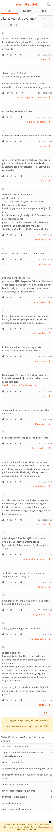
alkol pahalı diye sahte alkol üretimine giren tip (25, 768)
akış (9, 10)
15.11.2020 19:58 (45, 54)
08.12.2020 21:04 (45, 700)
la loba (42, 704)
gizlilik (49, 827)
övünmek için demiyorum (15, 796)
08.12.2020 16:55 (45, 520)
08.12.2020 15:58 (45, 141)
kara (43, 180)
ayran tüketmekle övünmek (16, 746)
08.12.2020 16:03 (45, 235)
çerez (43, 827)
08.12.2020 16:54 (45, 481)
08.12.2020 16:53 (45, 443)
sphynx (42, 263)
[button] (21, 54)
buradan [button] (25, 726)
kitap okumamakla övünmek (16, 809)
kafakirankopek (38, 638)
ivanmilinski (40, 239)
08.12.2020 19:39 (45, 610)
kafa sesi (41, 524)
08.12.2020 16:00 (45, 176)
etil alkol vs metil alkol (13, 762)
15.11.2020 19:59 (45, 93)
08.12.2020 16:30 (45, 391)
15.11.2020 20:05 (45, 117)
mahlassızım (40, 302)
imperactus (40, 361)
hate (43, 59)
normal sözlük (27, 4)
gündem (27, 10)
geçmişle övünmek (11, 803)
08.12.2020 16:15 (45, 297)
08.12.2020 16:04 (45, 259)
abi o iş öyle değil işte (35, 121)
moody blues (39, 486)
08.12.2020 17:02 (45, 554)
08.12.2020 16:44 (45, 419)
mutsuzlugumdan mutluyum (32, 97)
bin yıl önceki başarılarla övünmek (19, 790)
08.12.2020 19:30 (45, 582)
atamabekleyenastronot (34, 559)
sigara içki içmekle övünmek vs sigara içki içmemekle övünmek (22, 754)
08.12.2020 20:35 (45, 634)
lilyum (43, 145)
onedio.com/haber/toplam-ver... (18, 385)
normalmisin (39, 333)
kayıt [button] (34, 720)
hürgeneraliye (39, 448)
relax (43, 396)
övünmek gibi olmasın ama (15, 784)
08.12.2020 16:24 (45, 328)
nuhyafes (41, 586)
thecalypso (40, 423)
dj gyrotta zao (39, 614)
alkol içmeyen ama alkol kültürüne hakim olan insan (25, 776)
